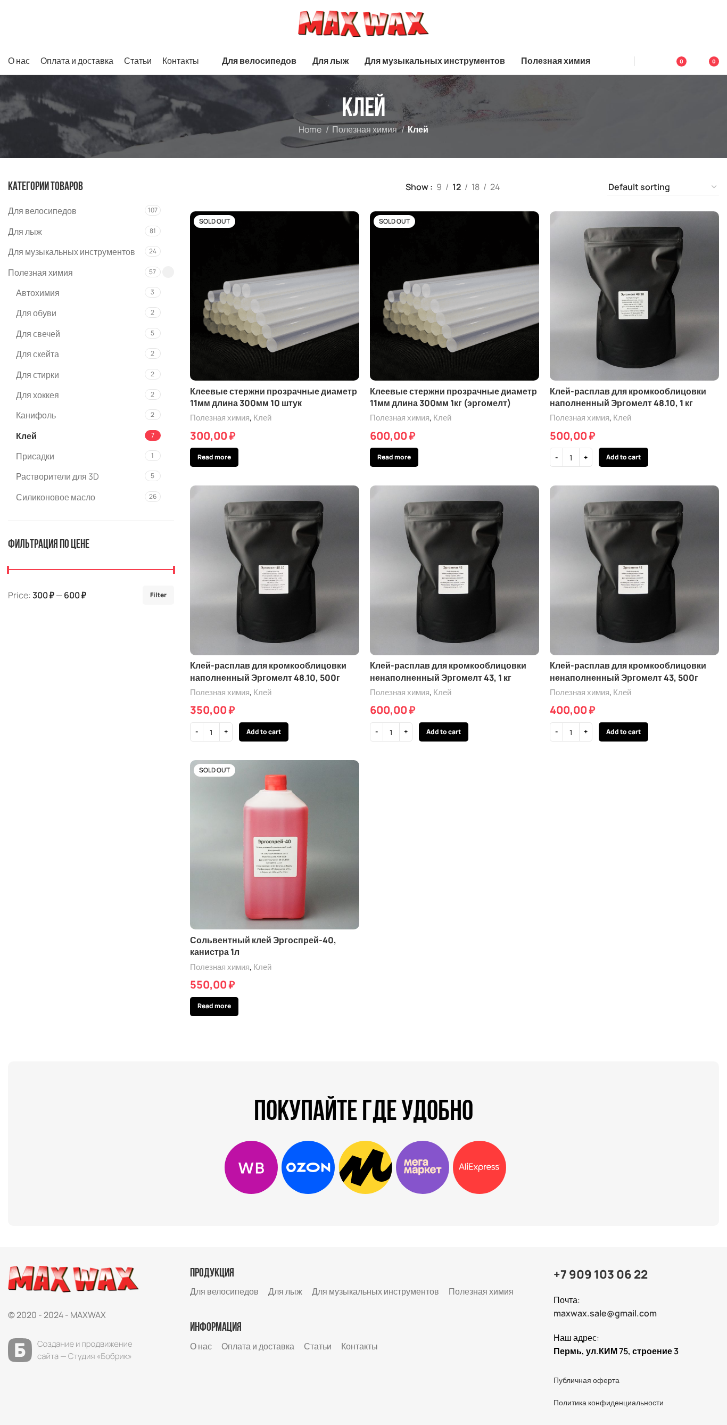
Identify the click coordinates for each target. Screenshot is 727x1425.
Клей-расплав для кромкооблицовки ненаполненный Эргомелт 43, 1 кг (448, 671)
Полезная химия (365, 129)
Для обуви (36, 313)
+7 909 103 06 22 (600, 1274)
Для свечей (38, 334)
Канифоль (36, 415)
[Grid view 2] (545, 187)
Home (311, 129)
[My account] (649, 61)
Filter (158, 594)
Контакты (359, 1346)
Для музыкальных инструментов (71, 252)
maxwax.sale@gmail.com (605, 1313)
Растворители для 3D (57, 476)
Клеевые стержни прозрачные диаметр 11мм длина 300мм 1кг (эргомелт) (453, 397)
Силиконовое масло (55, 497)
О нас (201, 1346)
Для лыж (25, 231)
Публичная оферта (586, 1380)
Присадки (35, 456)
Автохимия (38, 293)
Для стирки (37, 375)
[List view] (525, 187)
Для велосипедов (42, 211)
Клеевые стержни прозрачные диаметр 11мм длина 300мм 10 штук (273, 397)
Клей (26, 436)
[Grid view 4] (585, 187)
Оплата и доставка (257, 1346)
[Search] (620, 61)
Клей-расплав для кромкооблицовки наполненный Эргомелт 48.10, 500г (268, 671)
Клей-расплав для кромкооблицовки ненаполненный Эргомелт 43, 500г (628, 671)
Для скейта (37, 354)
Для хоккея (37, 395)
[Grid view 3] (565, 187)
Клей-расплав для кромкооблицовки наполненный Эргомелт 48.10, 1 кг (628, 397)
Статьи (318, 1346)
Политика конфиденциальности (608, 1402)
